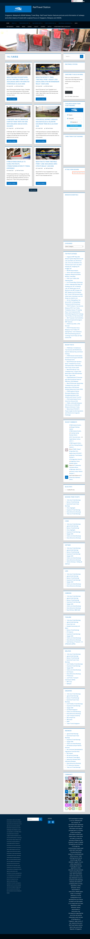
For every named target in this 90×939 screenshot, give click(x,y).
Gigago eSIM (70, 534)
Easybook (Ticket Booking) (73, 510)
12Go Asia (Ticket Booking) (74, 500)
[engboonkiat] (73, 801)
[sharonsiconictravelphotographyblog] (80, 801)
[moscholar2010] (70, 791)
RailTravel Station (41, 7)
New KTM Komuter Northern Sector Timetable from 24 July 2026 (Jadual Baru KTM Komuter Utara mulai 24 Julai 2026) (18, 80)
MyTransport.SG (71, 717)
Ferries (30, 26)
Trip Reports (9, 26)
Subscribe (68, 92)
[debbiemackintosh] (76, 784)
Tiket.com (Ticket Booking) (73, 514)
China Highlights (71, 508)
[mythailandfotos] (66, 795)
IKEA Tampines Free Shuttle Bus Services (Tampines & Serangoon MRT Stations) (74, 320)
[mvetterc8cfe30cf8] (66, 808)
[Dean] (70, 795)
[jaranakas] (73, 795)
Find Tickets (75, 125)
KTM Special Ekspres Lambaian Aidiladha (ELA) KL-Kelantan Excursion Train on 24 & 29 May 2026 (47, 122)
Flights (36, 26)
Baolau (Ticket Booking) (73, 502)
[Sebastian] (73, 798)
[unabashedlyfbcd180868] (76, 791)
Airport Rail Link (71, 624)
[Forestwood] (70, 788)
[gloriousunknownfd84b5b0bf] (80, 795)
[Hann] (66, 784)
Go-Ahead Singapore (72, 709)
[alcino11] (70, 781)
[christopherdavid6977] (80, 805)
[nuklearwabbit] (80, 784)
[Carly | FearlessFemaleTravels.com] (80, 778)
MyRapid (69, 683)
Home (7, 23)
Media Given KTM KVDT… (76, 453)
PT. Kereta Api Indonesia (73, 765)
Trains (18, 26)
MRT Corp (69, 681)
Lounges (43, 26)
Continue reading (11, 99)
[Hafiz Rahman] (76, 798)
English (75, 1)
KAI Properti (70, 753)
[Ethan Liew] (70, 798)
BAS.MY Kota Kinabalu (72, 270)
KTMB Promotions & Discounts (62, 26)
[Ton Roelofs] (70, 808)
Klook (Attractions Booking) (74, 512)
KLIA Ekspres (70, 672)
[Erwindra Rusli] (66, 801)
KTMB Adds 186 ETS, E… (75, 469)
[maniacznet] (76, 781)
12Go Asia (74, 128)
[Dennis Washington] (70, 801)
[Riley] (80, 781)
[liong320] (70, 784)
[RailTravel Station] (66, 791)
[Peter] (73, 784)
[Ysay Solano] (70, 805)
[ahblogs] (73, 781)
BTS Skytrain (70, 632)
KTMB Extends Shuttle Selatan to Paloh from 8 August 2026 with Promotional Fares (73, 357)
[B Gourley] (76, 778)
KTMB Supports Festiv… (75, 443)
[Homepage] (80, 791)
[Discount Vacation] (73, 791)
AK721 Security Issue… (75, 437)
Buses (23, 26)
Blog (76, 23)
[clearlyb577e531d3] (80, 788)
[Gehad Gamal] (80, 798)
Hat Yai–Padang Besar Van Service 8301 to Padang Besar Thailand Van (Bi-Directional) (72, 302)
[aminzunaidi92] (66, 805)
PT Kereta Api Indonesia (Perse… (75, 477)
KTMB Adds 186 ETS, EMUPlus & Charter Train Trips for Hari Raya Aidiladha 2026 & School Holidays (17, 122)
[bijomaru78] (66, 781)
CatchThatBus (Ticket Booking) (75, 664)
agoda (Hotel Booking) (72, 526)
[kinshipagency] (76, 805)
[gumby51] (76, 808)
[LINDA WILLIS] (76, 801)
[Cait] (66, 778)
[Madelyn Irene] (73, 778)
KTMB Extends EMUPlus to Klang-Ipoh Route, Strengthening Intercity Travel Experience (18, 165)
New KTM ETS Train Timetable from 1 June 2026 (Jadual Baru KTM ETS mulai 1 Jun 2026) (46, 164)
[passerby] (73, 808)
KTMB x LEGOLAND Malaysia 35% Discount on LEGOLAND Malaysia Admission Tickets (73, 405)
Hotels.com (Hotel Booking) (74, 536)
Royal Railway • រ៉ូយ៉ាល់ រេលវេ (73, 610)
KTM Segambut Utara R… (76, 459)
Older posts (33, 190)
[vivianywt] (73, 788)
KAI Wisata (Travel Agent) (73, 757)
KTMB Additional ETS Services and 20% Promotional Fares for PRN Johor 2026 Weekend (73, 379)
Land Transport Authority (73, 715)
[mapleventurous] (76, 788)
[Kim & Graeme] (70, 778)
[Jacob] (73, 805)
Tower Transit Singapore (73, 723)
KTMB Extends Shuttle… (75, 425)
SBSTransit (69, 719)
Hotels (49, 26)
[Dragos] (66, 788)
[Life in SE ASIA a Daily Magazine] (66, 798)
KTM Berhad (70, 676)
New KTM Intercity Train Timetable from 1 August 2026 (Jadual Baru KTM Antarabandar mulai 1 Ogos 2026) (47, 80)
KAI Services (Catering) (72, 755)
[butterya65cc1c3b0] (80, 808)
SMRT (68, 721)
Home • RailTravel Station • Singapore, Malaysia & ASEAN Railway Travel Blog (73, 274)
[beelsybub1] (76, 795)
